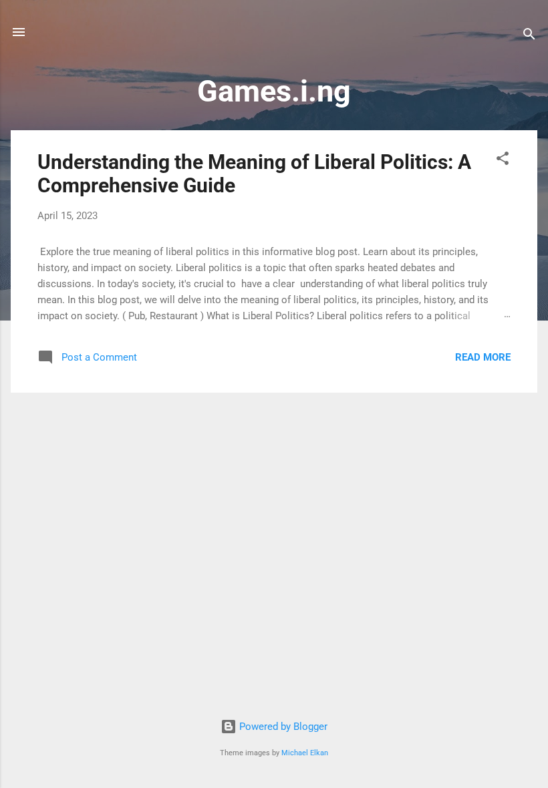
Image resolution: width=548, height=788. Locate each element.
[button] (503, 160)
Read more (483, 357)
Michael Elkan (304, 753)
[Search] (529, 36)
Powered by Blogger (282, 727)
